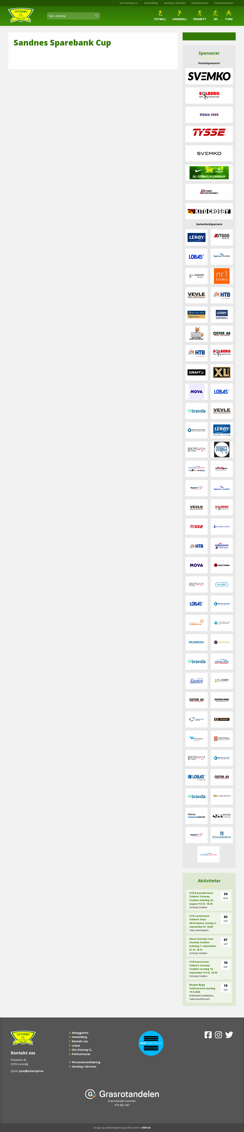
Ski (216, 19)
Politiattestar (200, 2)
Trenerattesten (223, 2)
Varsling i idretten (175, 2)
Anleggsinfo (80, 1033)
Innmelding (151, 2)
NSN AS (146, 1127)
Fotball (160, 19)
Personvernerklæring (86, 1062)
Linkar (76, 1045)
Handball (180, 19)
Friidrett (199, 19)
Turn (229, 19)
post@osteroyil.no (31, 1071)
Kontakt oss (80, 1041)
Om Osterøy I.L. (129, 2)
